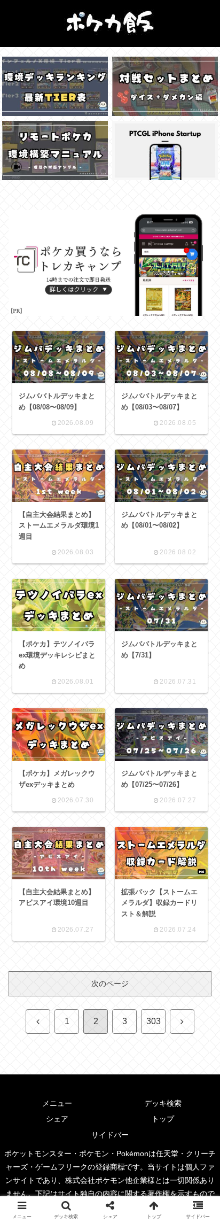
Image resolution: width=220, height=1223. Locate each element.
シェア (57, 1118)
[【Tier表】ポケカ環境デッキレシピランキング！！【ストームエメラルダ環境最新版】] (55, 86)
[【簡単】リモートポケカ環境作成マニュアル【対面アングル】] (55, 150)
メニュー (57, 1103)
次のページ (110, 983)
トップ (163, 1118)
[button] (195, 1173)
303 (153, 1021)
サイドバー (110, 1135)
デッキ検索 (163, 1103)
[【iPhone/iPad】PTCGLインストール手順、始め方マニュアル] (165, 150)
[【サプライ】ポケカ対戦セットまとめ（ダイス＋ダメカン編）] (165, 86)
